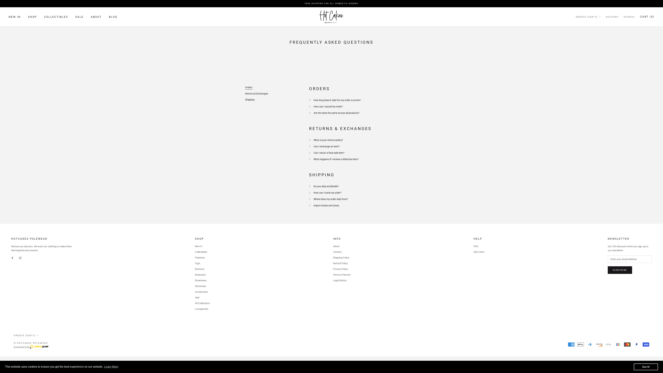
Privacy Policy (340, 269)
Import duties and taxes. (327, 205)
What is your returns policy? (328, 140)
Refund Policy (340, 263)
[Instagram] (20, 258)
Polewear (200, 257)
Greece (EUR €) (587, 17)
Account (612, 17)
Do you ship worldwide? (326, 186)
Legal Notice (339, 280)
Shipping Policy (341, 257)
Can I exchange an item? (327, 146)
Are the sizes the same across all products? (336, 113)
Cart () (647, 16)
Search (629, 17)
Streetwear (201, 280)
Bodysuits (200, 274)
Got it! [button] (646, 366)
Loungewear (201, 309)
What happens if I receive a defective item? (336, 159)
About (96, 16)
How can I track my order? (328, 192)
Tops (197, 263)
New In (15, 16)
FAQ (476, 246)
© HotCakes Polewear (31, 343)
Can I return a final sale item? (329, 152)
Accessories (201, 291)
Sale (79, 16)
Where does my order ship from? (331, 199)
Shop (32, 16)
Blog (113, 16)
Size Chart (479, 252)
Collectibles (56, 16)
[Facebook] (12, 258)
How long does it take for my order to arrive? (337, 100)
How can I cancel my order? (328, 106)
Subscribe (620, 270)
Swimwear (200, 286)
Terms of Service (341, 274)
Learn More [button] (111, 366)
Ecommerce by (22, 347)
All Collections (202, 303)
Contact (337, 252)
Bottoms (199, 269)
